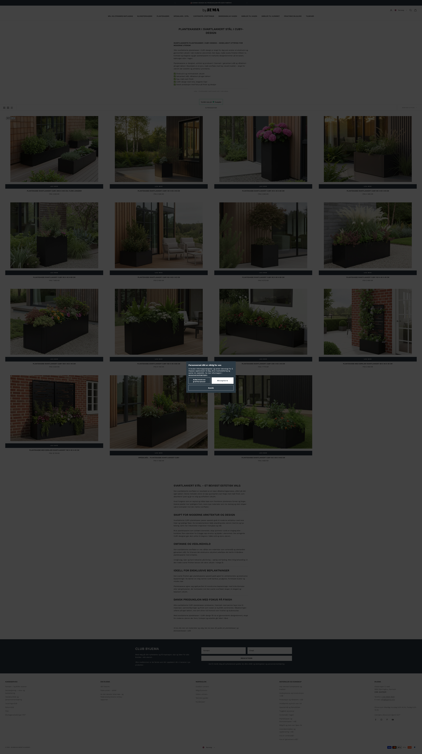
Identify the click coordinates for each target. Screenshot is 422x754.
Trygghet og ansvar (286, 711)
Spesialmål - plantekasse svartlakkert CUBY (158, 457)
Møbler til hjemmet (271, 16)
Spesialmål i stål (181, 16)
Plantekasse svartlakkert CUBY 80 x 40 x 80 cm (54, 277)
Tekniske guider (202, 698)
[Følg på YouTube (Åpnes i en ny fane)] (393, 720)
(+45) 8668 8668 (388, 697)
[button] (401, 10)
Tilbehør (310, 16)
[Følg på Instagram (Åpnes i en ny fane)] (381, 720)
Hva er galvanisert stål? (288, 739)
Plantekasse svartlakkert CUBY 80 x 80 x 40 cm (159, 277)
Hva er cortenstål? (286, 736)
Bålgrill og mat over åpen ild (290, 725)
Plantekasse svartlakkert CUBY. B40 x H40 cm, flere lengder (54, 191)
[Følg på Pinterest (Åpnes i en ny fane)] (387, 720)
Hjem (195, 91)
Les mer (54, 186)
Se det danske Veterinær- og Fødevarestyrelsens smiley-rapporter (111, 697)
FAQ (6, 711)
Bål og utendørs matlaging (120, 16)
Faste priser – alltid (108, 690)
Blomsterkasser (144, 16)
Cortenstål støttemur (203, 16)
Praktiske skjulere (293, 16)
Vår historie (105, 687)
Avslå (211, 388)
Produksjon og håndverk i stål (291, 700)
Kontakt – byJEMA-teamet (15, 687)
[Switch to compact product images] (12, 108)
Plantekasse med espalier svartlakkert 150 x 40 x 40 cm (54, 450)
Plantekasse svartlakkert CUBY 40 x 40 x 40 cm (159, 191)
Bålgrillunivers (201, 690)
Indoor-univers (201, 694)
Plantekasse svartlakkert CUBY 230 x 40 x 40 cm (263, 364)
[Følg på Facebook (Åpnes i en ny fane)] (376, 720)
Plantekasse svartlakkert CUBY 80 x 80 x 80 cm (263, 277)
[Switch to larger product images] (4, 108)
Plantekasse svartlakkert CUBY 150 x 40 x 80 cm (158, 364)
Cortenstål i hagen (286, 715)
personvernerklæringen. (197, 375)
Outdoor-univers (202, 687)
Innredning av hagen (227, 16)
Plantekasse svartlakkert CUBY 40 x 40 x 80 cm (263, 191)
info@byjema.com (388, 700)
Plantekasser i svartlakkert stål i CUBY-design (213, 91)
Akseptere (222, 381)
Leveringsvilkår (11, 703)
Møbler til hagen (249, 16)
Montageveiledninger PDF (15, 715)
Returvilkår (9, 707)
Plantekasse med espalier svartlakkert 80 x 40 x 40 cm (367, 364)
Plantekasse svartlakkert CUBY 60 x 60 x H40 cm (263, 457)
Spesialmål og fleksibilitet (289, 707)
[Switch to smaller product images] (8, 108)
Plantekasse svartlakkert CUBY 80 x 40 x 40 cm (368, 191)
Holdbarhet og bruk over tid (290, 703)
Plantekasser (163, 16)
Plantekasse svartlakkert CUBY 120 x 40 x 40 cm (367, 277)
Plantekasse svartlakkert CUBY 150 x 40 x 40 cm (54, 364)
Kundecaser (200, 702)
